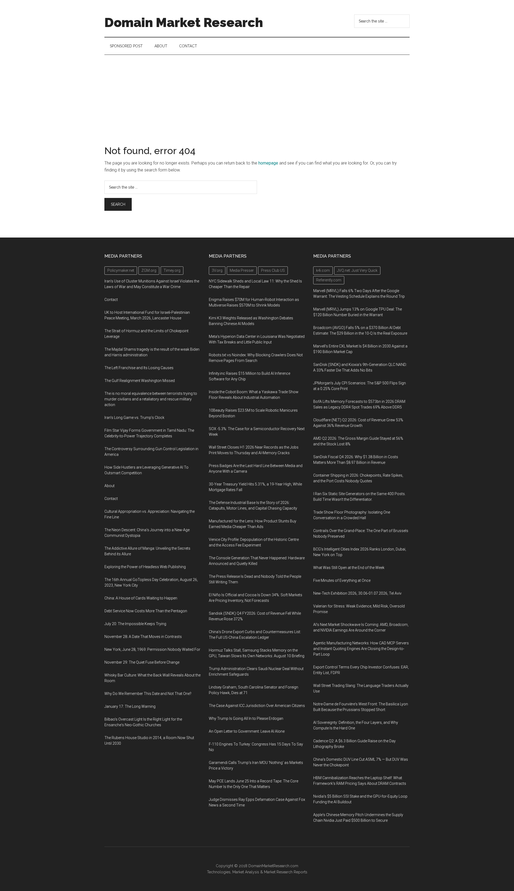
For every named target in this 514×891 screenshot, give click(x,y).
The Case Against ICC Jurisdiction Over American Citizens (257, 705)
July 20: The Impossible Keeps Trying (135, 624)
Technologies (218, 872)
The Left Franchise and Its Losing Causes (138, 368)
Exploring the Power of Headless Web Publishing (145, 567)
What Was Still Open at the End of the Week (348, 567)
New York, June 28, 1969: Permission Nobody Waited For (152, 649)
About (109, 486)
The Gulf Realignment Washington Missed (139, 380)
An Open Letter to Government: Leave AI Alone (247, 731)
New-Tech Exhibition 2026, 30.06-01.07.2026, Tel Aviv (357, 593)
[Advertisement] (257, 95)
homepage (268, 163)
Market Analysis (245, 872)
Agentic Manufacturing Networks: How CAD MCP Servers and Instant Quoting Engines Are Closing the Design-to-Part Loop (361, 648)
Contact (111, 299)
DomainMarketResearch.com (273, 866)
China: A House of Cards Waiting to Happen (140, 598)
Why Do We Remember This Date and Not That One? (147, 693)
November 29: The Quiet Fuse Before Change (141, 662)
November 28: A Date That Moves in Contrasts (143, 636)
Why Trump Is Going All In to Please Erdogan (246, 718)
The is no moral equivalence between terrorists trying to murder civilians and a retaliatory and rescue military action (150, 399)
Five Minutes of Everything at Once (342, 580)
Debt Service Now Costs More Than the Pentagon (145, 611)
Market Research (278, 872)
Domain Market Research (183, 22)
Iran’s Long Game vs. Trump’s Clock (134, 417)
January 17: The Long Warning (130, 706)
